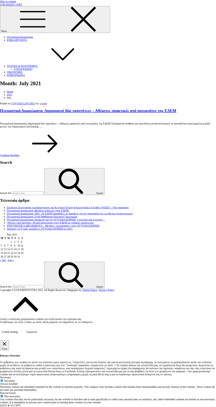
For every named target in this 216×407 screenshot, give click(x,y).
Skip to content (8, 1)
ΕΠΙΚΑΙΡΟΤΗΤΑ (17, 40)
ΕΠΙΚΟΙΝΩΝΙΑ (16, 75)
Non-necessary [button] (8, 392)
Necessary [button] (5, 377)
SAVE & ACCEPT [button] (10, 405)
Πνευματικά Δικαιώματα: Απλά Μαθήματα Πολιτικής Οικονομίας (42, 216)
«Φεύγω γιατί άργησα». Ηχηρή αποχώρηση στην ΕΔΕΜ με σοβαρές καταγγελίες (50, 222)
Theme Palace (89, 290)
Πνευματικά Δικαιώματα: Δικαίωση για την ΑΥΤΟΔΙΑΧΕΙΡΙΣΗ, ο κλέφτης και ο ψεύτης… (56, 219)
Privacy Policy (107, 290)
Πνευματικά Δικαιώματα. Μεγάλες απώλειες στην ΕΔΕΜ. (38, 210)
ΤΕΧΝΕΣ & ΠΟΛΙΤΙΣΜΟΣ (22, 66)
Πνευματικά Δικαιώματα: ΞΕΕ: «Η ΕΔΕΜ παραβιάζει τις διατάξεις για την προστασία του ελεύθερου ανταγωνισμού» (70, 213)
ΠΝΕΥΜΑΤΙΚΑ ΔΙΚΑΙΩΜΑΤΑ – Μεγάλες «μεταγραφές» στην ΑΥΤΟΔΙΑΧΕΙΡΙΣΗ (53, 225)
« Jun (3, 260)
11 (22, 245)
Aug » (11, 260)
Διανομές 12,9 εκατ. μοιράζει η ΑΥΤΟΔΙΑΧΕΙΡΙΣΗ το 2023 (39, 228)
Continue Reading (9, 155)
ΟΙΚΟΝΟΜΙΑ (15, 72)
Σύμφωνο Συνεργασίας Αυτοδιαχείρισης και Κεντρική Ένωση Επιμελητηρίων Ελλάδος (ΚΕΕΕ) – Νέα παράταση (68, 207)
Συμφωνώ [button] (31, 331)
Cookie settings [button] (10, 331)
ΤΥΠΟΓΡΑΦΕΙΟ (23, 69)
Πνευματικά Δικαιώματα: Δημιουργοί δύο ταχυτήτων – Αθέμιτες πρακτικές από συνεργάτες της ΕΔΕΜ (88, 110)
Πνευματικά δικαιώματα (20, 37)
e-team (43, 103)
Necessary (9, 380)
